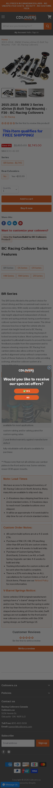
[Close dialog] (49, 367)
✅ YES (26, 391)
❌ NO (26, 397)
